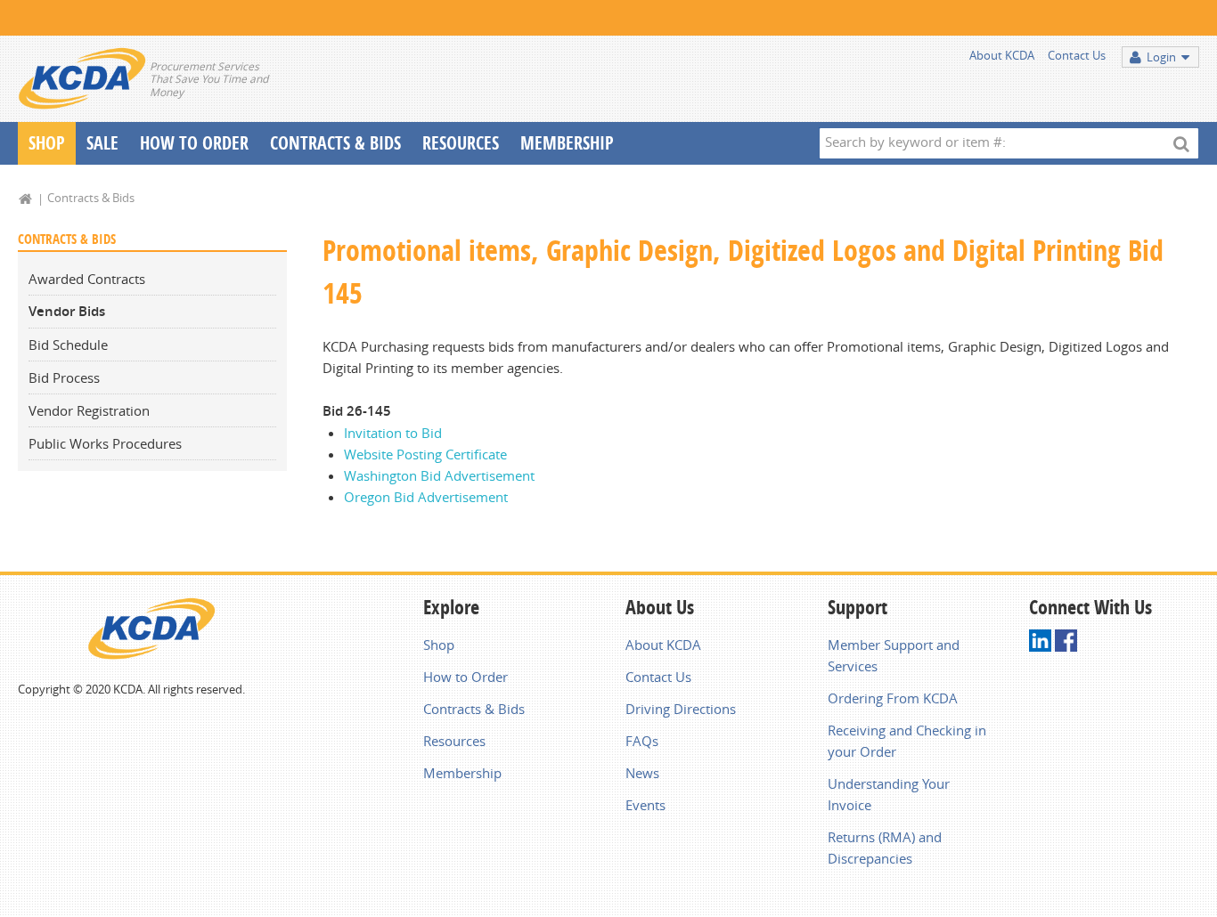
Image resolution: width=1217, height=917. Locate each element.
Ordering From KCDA (893, 698)
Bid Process (64, 377)
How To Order (194, 143)
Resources (460, 143)
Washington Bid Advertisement (439, 475)
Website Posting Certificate (425, 454)
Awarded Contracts (87, 279)
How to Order (465, 677)
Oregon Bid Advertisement (426, 497)
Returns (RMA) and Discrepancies (885, 847)
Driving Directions (680, 709)
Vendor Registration (89, 410)
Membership (567, 143)
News (642, 773)
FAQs (641, 741)
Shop (47, 143)
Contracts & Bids (335, 143)
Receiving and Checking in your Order (907, 740)
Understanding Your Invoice (889, 794)
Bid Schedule (68, 344)
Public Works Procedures (105, 443)
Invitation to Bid (393, 433)
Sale (102, 143)
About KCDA (1001, 55)
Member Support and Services (894, 655)
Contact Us (1077, 55)
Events (645, 805)
